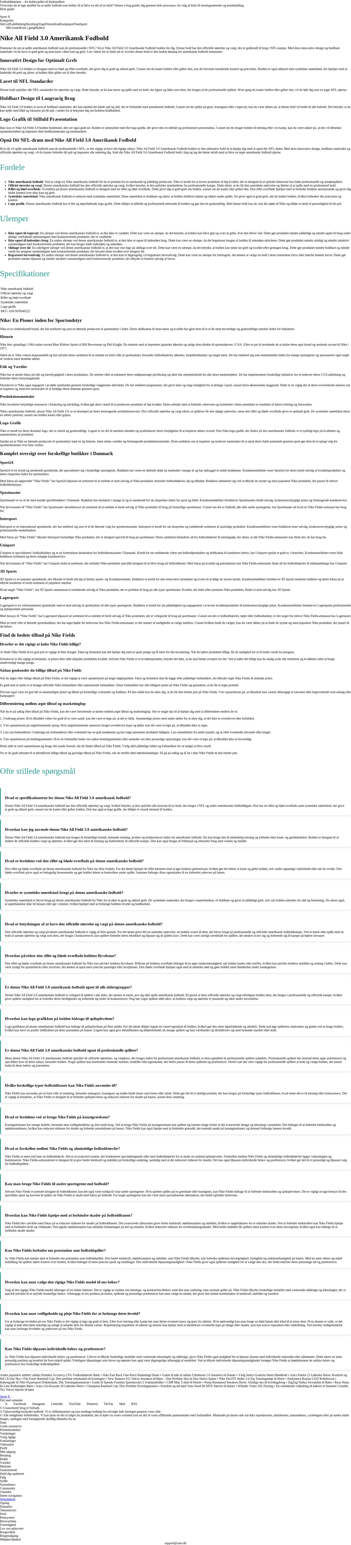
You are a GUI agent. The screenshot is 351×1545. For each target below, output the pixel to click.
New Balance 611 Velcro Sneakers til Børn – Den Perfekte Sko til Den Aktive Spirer (162, 1378)
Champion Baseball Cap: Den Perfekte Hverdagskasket (122, 1386)
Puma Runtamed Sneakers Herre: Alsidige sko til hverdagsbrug (244, 1382)
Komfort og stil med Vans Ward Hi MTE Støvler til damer (197, 1386)
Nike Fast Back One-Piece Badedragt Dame (131, 1375)
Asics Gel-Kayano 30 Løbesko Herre (60, 1386)
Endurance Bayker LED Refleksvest (310, 1378)
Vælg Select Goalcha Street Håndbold (262, 1375)
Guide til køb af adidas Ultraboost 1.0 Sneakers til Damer (198, 1375)
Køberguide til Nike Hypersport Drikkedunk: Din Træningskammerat (44, 1382)
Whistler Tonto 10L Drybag (255, 1386)
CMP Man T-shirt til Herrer (184, 1382)
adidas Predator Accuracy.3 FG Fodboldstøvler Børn (66, 1375)
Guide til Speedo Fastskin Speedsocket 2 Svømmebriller (128, 1382)
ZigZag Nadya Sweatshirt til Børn (310, 1382)
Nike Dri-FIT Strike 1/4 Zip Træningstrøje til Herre (252, 1378)
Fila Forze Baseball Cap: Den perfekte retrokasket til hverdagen (64, 1378)
